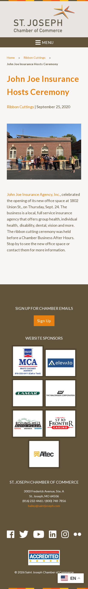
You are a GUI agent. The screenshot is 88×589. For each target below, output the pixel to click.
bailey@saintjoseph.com (44, 506)
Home (11, 57)
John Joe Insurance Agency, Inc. (33, 194)
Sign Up (44, 320)
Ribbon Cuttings (34, 57)
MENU (47, 42)
